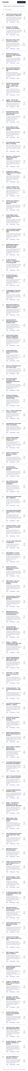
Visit (7, 21)
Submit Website (21, 2)
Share (18, 21)
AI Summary (12, 21)
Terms (8, 1069)
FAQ (12, 1069)
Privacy (4, 1069)
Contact (15, 1069)
